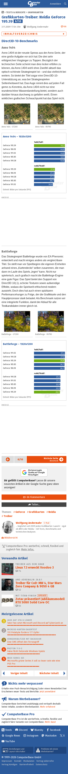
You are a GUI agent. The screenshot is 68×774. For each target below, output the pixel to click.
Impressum (7, 761)
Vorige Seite (6, 459)
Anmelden (55, 3)
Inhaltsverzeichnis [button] (21, 33)
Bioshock (51, 459)
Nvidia (52, 511)
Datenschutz (41, 764)
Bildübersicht (11, 537)
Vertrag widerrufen (45, 761)
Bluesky (38, 729)
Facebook (55, 729)
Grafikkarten (35, 12)
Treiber (8, 516)
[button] (65, 4)
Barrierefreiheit (26, 764)
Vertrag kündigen (9, 764)
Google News (12, 735)
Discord (23, 729)
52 (19, 589)
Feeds (8, 729)
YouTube (10, 741)
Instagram (32, 735)
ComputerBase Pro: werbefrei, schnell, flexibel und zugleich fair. (34, 547)
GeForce (20, 511)
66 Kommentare (35, 497)
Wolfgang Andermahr (29, 522)
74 (19, 571)
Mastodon (51, 735)
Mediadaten (28, 761)
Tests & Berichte (15, 12)
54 (19, 605)
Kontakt (17, 761)
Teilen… (35, 504)
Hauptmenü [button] (6, 3)
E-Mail (46, 523)
